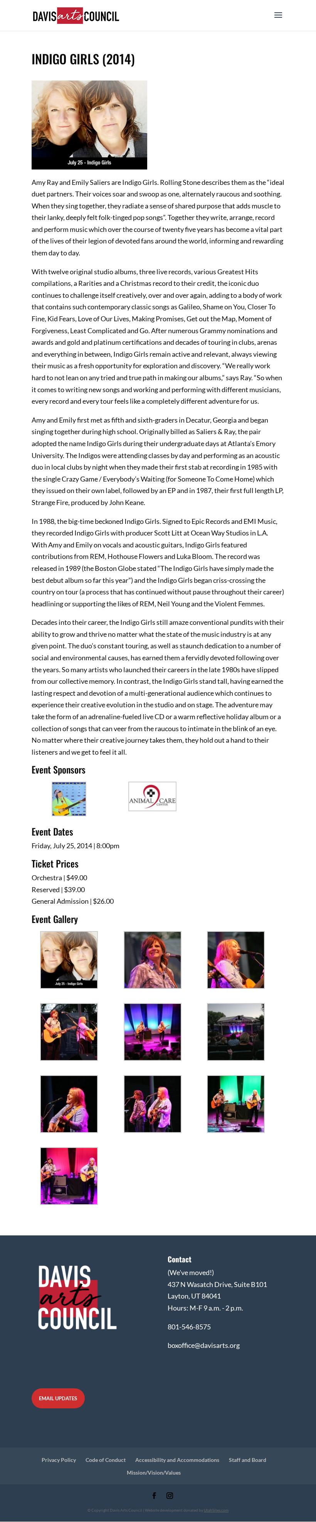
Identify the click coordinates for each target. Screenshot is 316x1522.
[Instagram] (169, 1496)
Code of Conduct (106, 1460)
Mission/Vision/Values (154, 1472)
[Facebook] (154, 1496)
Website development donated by (187, 1510)
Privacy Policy (59, 1460)
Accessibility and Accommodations (177, 1460)
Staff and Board (247, 1460)
